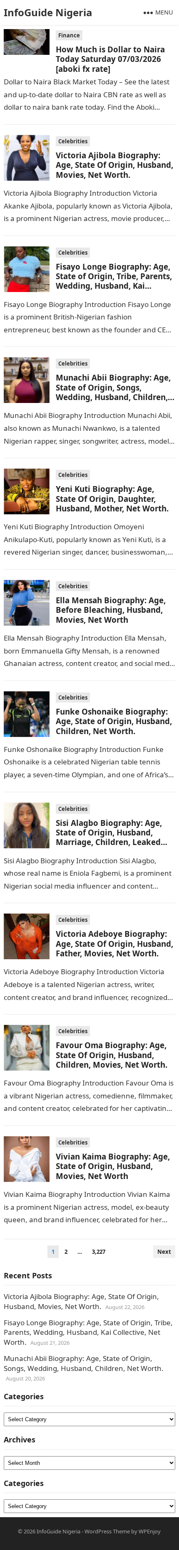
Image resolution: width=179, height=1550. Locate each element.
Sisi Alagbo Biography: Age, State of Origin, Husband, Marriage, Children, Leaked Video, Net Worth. (109, 837)
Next (164, 1251)
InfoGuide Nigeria (48, 12)
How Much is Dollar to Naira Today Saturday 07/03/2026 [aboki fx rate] (110, 59)
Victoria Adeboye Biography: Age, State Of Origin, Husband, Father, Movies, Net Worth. (114, 943)
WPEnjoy (150, 1531)
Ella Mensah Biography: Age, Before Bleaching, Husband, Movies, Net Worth (111, 610)
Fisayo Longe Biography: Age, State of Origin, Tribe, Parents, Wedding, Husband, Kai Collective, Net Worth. (114, 281)
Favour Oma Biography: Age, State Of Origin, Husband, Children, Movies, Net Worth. (111, 1055)
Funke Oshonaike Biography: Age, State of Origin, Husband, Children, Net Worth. (114, 721)
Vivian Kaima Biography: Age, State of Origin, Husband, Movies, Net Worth (113, 1166)
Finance (69, 35)
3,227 (98, 1251)
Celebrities (72, 141)
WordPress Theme (107, 1531)
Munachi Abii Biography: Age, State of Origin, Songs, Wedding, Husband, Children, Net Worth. (113, 392)
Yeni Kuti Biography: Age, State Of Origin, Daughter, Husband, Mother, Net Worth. (112, 498)
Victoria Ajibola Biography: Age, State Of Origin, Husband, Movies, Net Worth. (114, 165)
